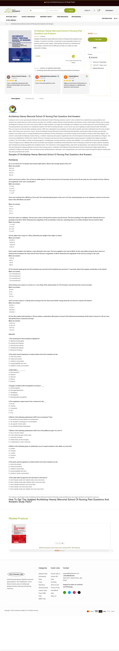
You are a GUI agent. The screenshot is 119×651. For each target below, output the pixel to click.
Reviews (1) (29, 98)
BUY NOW (98, 39)
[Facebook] (69, 592)
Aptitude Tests (11, 17)
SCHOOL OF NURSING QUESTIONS (50, 68)
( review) (42, 36)
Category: (37, 68)
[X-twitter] (79, 592)
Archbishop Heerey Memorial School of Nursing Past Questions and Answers (58, 70)
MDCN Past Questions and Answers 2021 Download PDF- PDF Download (59, 548)
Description (15, 98)
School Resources (28, 17)
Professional (76, 17)
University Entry (46, 17)
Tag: (35, 70)
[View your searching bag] (98, 10)
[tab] (16, 98)
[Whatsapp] (64, 592)
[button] (89, 84)
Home (7, 24)
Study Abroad (11, 20)
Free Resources (62, 17)
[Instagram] (74, 592)
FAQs (41, 98)
